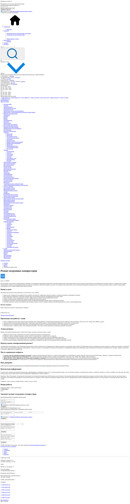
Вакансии (9, 29)
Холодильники (7, 129)
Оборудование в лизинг (13, 39)
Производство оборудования (11, 127)
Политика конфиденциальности (37, 445)
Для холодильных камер (13, 138)
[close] (1, 433)
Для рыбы (6, 210)
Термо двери (7, 173)
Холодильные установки (10, 162)
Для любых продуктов (12, 247)
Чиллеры (6, 150)
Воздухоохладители (9, 165)
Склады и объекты (8, 186)
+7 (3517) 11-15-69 (63, 97)
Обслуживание (7, 255)
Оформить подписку (6, 9)
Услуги (5, 451)
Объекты (9, 41)
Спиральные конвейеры (13, 232)
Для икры (9, 246)
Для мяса (6, 212)
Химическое (7, 115)
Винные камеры (8, 209)
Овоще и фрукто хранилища (11, 196)
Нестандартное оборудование (11, 178)
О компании (7, 26)
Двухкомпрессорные (12, 136)
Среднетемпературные (12, 147)
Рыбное (6, 119)
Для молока (10, 155)
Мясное (6, 117)
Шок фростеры (7, 170)
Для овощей (10, 236)
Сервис (5, 248)
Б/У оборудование (8, 179)
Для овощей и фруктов (9, 214)
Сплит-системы (8, 167)
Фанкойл (9, 161)
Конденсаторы (7, 166)
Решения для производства (10, 113)
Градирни (6, 171)
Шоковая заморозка (9, 221)
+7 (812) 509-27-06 (15, 97)
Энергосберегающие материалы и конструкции (16, 185)
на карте (12, 76)
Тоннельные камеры (12, 229)
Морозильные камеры (9, 200)
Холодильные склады (9, 188)
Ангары (6, 192)
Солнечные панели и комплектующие (13, 183)
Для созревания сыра (9, 213)
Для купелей (10, 154)
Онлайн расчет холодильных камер (16, 34)
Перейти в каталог (5, 260)
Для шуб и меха (8, 206)
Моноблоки (10, 144)
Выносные (9, 135)
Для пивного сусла (11, 158)
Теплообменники (8, 174)
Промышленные (11, 159)
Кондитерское (7, 123)
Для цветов (9, 139)
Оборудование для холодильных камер (14, 198)
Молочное (6, 121)
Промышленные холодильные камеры (13, 202)
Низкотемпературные (12, 146)
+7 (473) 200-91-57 (24, 97)
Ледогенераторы (8, 175)
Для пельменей (10, 240)
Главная (6, 449)
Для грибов (9, 244)
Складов (6, 105)
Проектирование (8, 251)
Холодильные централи (10, 169)
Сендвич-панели (8, 181)
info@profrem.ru (5, 100)
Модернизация (7, 256)
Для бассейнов (10, 151)
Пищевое (6, 116)
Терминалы (6, 193)
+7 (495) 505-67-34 (5, 97)
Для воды (9, 152)
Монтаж (6, 252)
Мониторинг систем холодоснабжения (13, 111)
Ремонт (5, 254)
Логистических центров (10, 108)
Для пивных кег (8, 208)
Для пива (9, 156)
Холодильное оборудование (11, 125)
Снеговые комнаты (8, 205)
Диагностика (7, 258)
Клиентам (6, 30)
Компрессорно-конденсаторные (15, 142)
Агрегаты (6, 132)
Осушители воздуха (9, 177)
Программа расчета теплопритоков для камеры (19, 33)
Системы (9, 223)
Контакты (6, 44)
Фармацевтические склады (10, 190)
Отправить (3, 406)
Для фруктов (10, 241)
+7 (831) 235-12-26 (44, 97)
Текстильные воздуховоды (10, 124)
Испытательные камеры (13, 220)
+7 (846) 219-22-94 (54, 97)
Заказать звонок (5, 101)
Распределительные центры (11, 194)
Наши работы (7, 40)
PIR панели (6, 182)
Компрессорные (11, 140)
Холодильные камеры (9, 197)
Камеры (9, 225)
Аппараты (9, 224)
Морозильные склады (9, 189)
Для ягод (9, 237)
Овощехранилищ (8, 107)
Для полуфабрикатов (12, 243)
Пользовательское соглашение (8, 446)
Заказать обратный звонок (7, 315)
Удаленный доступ (8, 109)
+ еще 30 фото (4, 389)
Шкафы (9, 228)
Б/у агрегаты (10, 148)
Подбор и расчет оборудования (12, 250)
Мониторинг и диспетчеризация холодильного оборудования (19, 112)
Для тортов (9, 239)
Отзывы (6, 43)
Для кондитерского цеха (10, 216)
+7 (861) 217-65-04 (34, 97)
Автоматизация (8, 104)
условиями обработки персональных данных (20, 11)
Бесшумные (10, 134)
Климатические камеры (10, 219)
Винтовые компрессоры (10, 131)
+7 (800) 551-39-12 (5, 99)
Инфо (5, 453)
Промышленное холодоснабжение (12, 128)
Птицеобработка (8, 120)
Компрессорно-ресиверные (14, 143)
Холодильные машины (9, 163)
